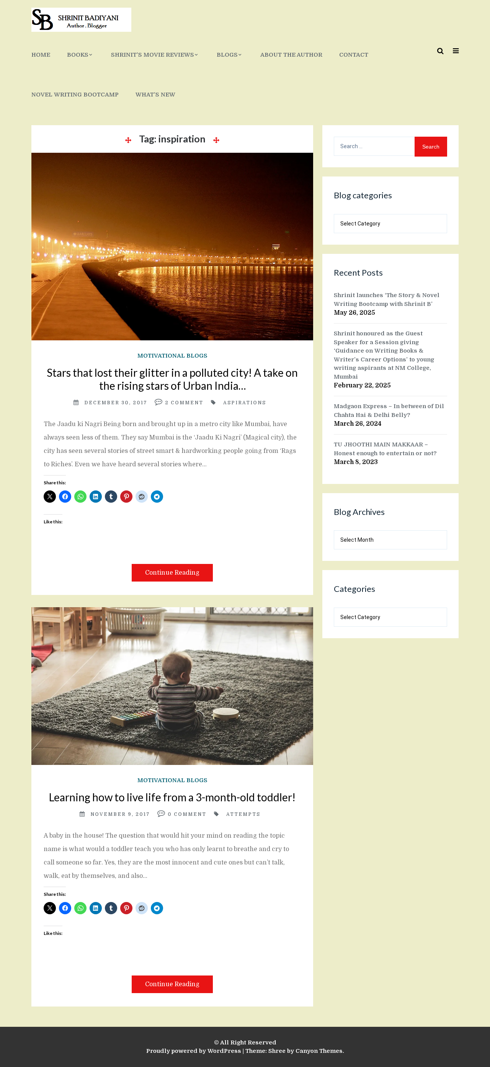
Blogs (227, 54)
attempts (243, 814)
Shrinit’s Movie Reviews (152, 54)
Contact (353, 54)
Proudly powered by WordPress (193, 1050)
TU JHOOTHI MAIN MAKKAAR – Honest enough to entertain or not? (385, 449)
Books (77, 54)
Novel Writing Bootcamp (75, 94)
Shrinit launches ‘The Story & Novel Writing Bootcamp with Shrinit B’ (386, 299)
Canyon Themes (319, 1050)
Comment (187, 402)
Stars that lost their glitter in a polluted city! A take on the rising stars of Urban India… (172, 379)
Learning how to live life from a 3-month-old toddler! (172, 797)
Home (40, 54)
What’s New (155, 94)
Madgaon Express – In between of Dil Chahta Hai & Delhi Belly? (389, 410)
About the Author (291, 54)
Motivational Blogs (172, 355)
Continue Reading (172, 572)
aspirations (244, 402)
